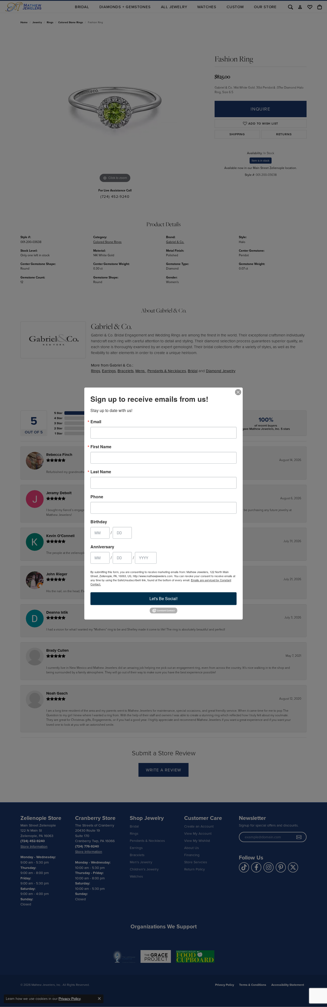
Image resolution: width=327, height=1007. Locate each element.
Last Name (100, 472)
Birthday (98, 522)
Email (95, 422)
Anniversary (102, 547)
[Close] (238, 392)
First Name (100, 447)
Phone (96, 497)
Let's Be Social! (163, 598)
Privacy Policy (69, 999)
